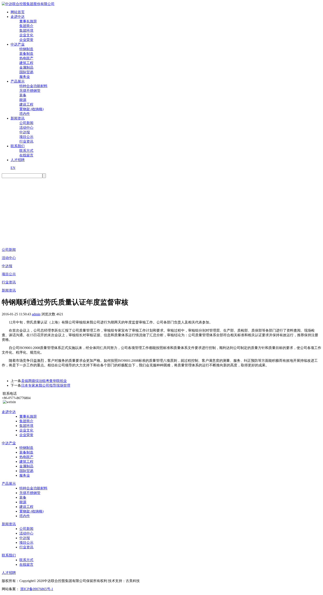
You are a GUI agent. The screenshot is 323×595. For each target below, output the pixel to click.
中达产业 (18, 44)
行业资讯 (26, 141)
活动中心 (26, 127)
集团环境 (26, 30)
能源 (22, 100)
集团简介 (26, 26)
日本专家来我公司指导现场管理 (45, 385)
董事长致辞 (28, 21)
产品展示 (18, 81)
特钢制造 (26, 49)
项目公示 (26, 137)
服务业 (24, 77)
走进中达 (18, 16)
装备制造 (26, 53)
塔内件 (24, 114)
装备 (22, 95)
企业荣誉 (26, 40)
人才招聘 (18, 160)
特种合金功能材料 (33, 86)
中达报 (24, 132)
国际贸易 (26, 72)
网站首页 (18, 12)
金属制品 (26, 67)
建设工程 (26, 104)
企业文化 (26, 35)
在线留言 (26, 155)
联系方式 (26, 150)
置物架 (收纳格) (31, 109)
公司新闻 (26, 123)
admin (36, 314)
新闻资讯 (18, 118)
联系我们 (18, 146)
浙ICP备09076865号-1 (36, 589)
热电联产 (26, 58)
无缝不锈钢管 (29, 90)
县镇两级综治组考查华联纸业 (44, 381)
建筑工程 (26, 63)
